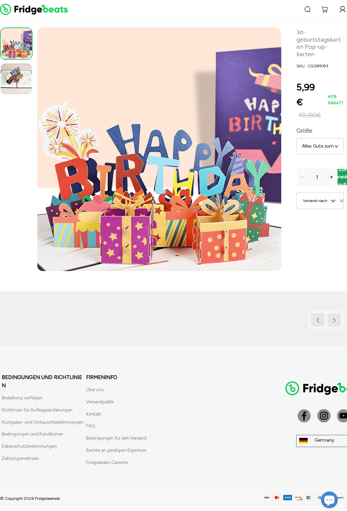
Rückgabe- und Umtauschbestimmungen (43, 422)
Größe (304, 130)
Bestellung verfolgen (22, 397)
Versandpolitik (100, 401)
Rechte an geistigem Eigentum (116, 450)
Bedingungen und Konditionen (32, 434)
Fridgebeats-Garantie (107, 462)
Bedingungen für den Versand (116, 438)
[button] (47, 149)
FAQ (90, 425)
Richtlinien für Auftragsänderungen (37, 410)
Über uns (95, 389)
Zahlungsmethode (20, 458)
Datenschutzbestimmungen (29, 446)
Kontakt (93, 414)
